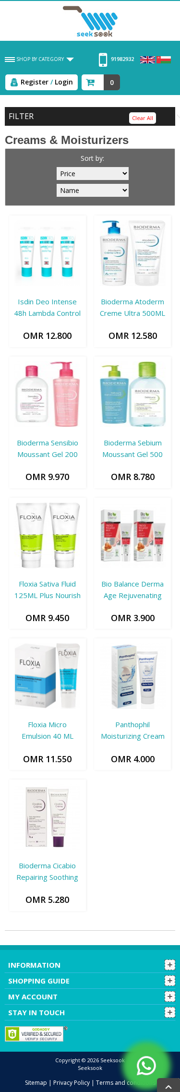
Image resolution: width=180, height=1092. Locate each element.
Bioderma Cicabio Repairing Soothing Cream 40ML (47, 877)
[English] (148, 58)
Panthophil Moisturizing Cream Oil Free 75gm (133, 736)
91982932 (121, 58)
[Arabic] (163, 58)
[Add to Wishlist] (17, 290)
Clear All (142, 117)
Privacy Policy (71, 1083)
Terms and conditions (126, 1083)
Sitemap (36, 1083)
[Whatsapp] (146, 1065)
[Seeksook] (90, 20)
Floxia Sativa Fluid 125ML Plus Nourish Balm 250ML (47, 595)
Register (34, 81)
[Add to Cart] (24, 290)
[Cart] (92, 80)
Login (64, 81)
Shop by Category (40, 59)
